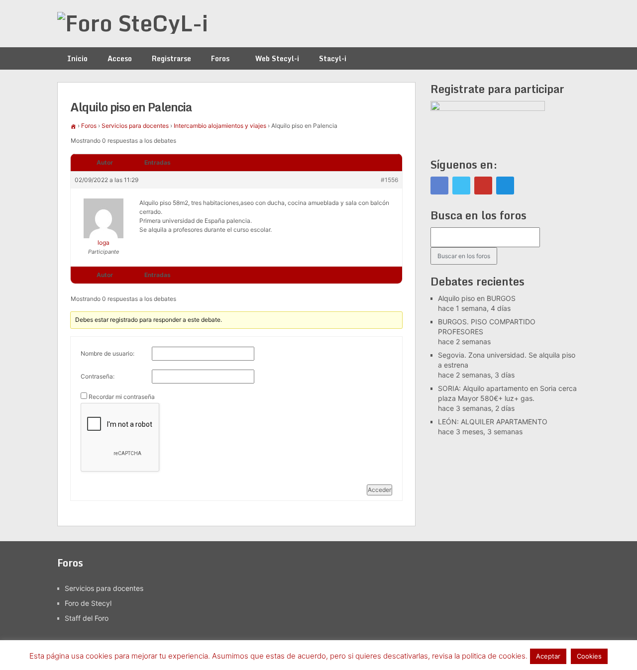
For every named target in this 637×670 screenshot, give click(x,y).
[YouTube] (483, 185)
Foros (220, 58)
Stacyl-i (332, 58)
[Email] (505, 185)
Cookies (589, 656)
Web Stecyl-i (277, 58)
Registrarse (171, 58)
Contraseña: (97, 376)
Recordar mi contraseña (122, 396)
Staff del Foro (86, 618)
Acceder (379, 489)
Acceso (119, 58)
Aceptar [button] (548, 656)
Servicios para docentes (135, 125)
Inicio (77, 58)
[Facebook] (439, 185)
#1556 (389, 180)
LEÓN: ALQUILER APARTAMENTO (492, 421)
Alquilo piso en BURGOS (477, 298)
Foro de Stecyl (88, 603)
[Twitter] (461, 185)
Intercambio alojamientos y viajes (220, 125)
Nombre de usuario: (107, 353)
